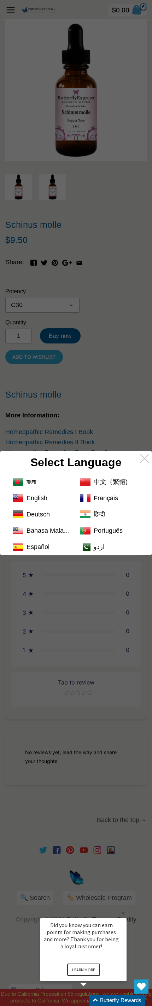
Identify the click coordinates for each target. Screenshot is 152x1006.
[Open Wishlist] (141, 986)
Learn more (83, 969)
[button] (92, 1000)
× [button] (123, 913)
